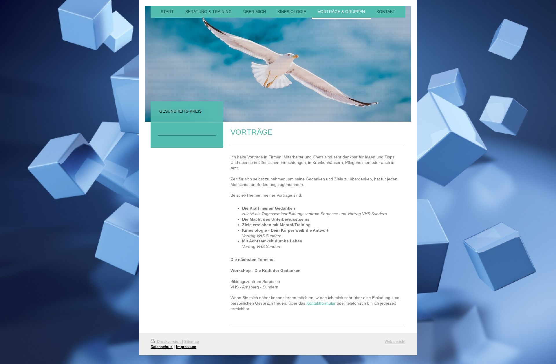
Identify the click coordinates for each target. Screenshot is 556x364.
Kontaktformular (321, 303)
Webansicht (395, 341)
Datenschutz (162, 346)
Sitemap (191, 341)
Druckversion (169, 341)
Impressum (186, 346)
